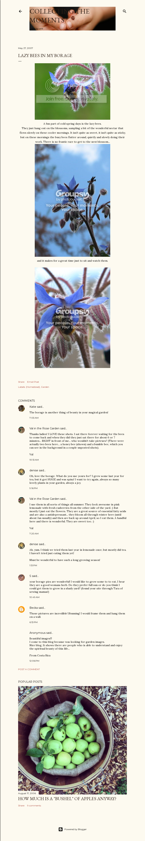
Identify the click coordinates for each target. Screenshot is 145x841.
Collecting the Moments (59, 15)
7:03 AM (34, 417)
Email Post (33, 381)
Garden (45, 386)
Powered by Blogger (75, 829)
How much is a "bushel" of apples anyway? (67, 798)
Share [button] (21, 381)
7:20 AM (34, 533)
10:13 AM (34, 459)
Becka (33, 607)
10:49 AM (34, 597)
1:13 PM (33, 565)
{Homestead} (33, 386)
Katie (32, 406)
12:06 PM (34, 660)
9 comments (34, 805)
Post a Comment (29, 669)
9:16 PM (33, 488)
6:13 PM (33, 622)
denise (33, 470)
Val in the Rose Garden (44, 428)
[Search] (124, 10)
